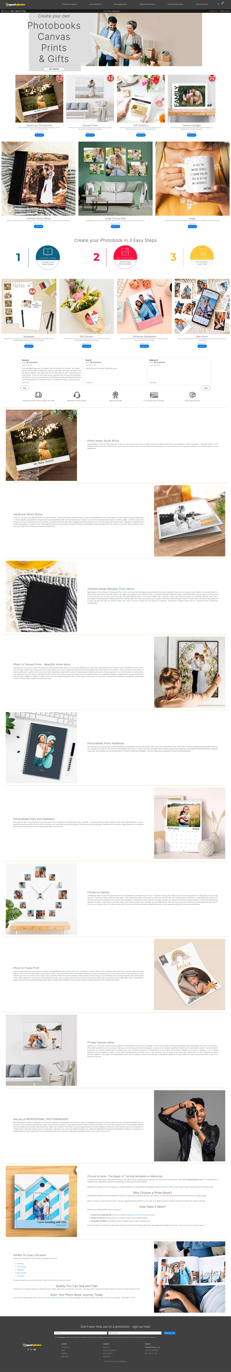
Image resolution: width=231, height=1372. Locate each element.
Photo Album (126, 588)
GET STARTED (54, 69)
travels (44, 1280)
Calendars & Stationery (147, 4)
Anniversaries (21, 1267)
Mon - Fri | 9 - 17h (151, 1353)
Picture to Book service (171, 1187)
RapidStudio (19, 1289)
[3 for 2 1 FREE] (39, 122)
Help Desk (64, 1356)
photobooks (61, 522)
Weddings (20, 1270)
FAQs (63, 1350)
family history (52, 1280)
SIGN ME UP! (170, 1333)
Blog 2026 (106, 1356)
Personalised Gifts (120, 4)
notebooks (138, 746)
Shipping (64, 1353)
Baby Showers (22, 1273)
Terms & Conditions (109, 1350)
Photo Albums (123, 592)
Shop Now (124, 11)
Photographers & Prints (175, 4)
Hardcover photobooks (21, 517)
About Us (106, 1347)
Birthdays (20, 1263)
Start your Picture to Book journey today (51, 1297)
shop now (39, 135)
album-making (166, 446)
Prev (24, 388)
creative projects (65, 1280)
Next (206, 388)
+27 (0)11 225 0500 (151, 1350)
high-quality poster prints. (71, 971)
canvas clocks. (148, 895)
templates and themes (134, 1215)
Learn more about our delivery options (192, 1225)
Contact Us (65, 1347)
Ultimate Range (102, 592)
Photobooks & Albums (69, 4)
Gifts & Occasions (202, 4)
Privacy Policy (108, 1353)
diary (35, 824)
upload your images (117, 1218)
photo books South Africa (135, 444)
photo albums (126, 601)
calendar (42, 824)
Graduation (20, 1276)
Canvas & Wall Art (95, 4)
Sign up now (105, 1131)
